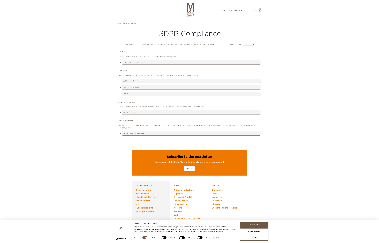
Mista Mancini (142, 194)
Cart (176, 215)
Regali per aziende (144, 211)
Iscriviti (189, 168)
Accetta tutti (254, 225)
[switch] (164, 237)
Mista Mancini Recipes (146, 197)
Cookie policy (180, 204)
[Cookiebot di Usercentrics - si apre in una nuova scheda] (121, 239)
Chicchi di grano (143, 190)
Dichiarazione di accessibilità (188, 219)
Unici (137, 204)
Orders (125, 94)
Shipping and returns (184, 190)
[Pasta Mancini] (190, 10)
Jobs (214, 194)
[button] (253, 10)
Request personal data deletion (135, 133)
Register (178, 211)
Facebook (217, 201)
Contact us (217, 190)
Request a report (129, 112)
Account (178, 208)
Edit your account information (134, 62)
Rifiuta (254, 238)
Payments (178, 194)
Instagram (217, 197)
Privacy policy (248, 44)
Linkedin (216, 204)
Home (119, 23)
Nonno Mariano (142, 201)
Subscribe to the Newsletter (225, 208)
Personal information (131, 87)
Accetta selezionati (254, 231)
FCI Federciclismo (144, 208)
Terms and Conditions (184, 197)
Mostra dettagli (211, 238)
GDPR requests (129, 81)
